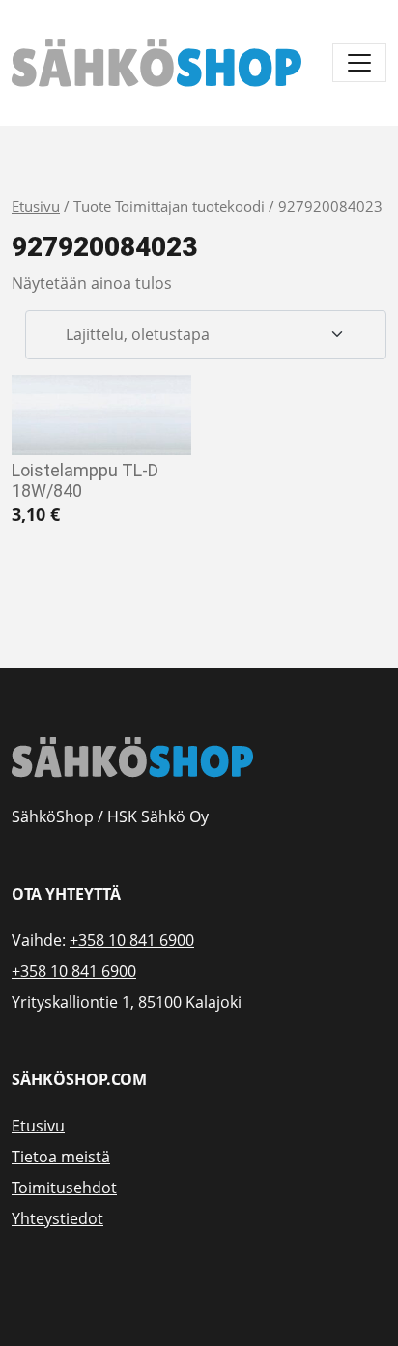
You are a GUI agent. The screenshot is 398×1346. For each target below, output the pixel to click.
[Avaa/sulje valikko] (359, 62)
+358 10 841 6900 (132, 940)
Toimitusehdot (64, 1187)
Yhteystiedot (57, 1218)
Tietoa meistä (61, 1156)
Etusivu (36, 205)
